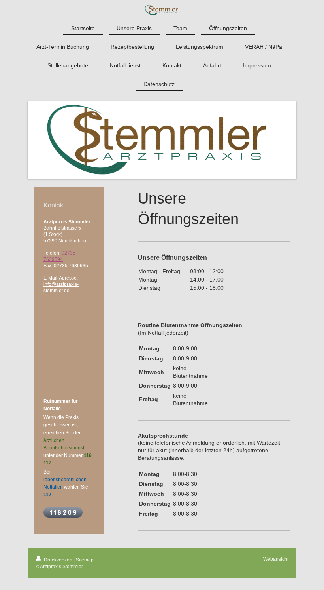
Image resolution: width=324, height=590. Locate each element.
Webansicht (275, 559)
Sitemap (85, 560)
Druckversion (58, 560)
